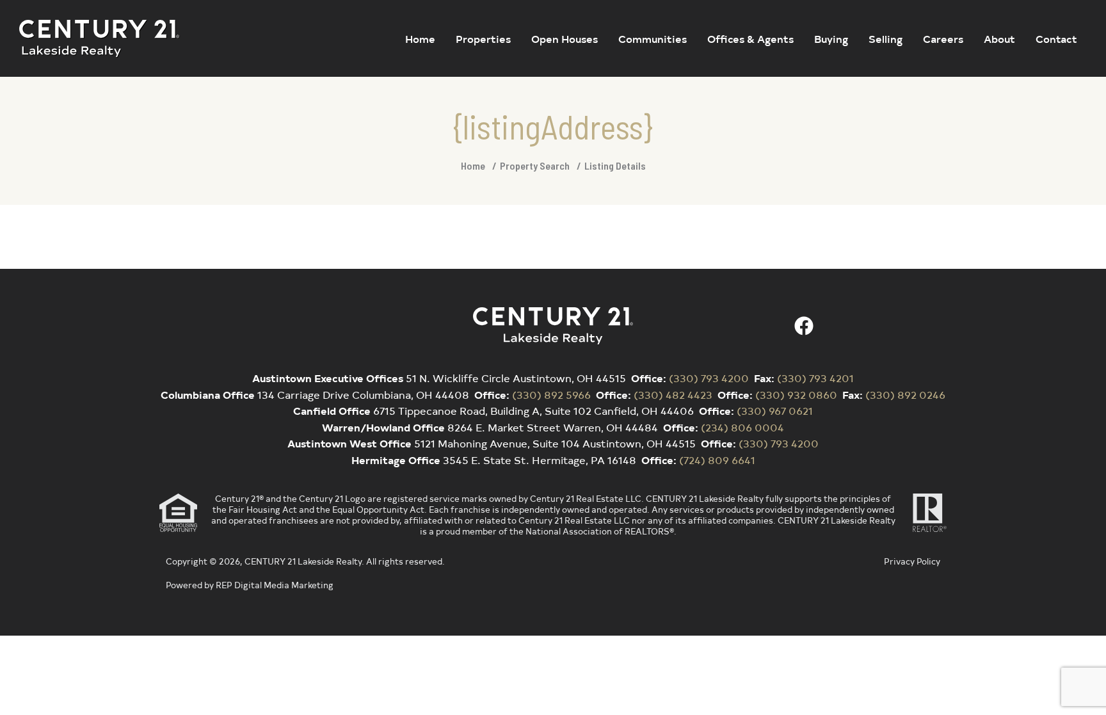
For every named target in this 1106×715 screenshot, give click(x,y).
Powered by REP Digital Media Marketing (249, 584)
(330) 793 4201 (815, 378)
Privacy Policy (912, 561)
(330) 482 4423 (673, 394)
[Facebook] (803, 325)
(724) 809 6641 (717, 460)
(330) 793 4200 (709, 378)
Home (473, 165)
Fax (762, 378)
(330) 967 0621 (775, 410)
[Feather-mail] (836, 325)
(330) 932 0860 (796, 394)
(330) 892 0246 (905, 394)
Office (647, 378)
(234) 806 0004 (742, 427)
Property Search (535, 165)
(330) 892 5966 (551, 394)
